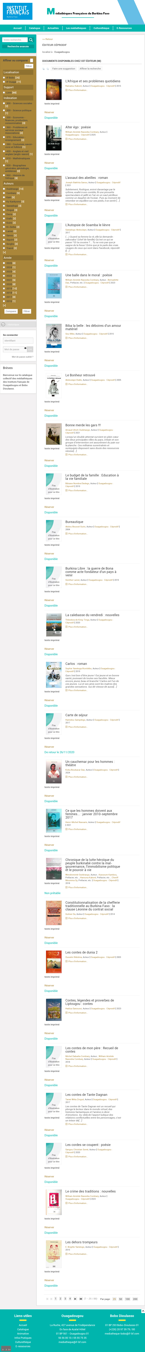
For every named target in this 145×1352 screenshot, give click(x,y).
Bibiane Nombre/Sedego (77, 483)
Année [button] (7, 257)
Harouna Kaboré (88, 877)
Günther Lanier (72, 580)
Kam (9, 197)
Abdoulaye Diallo (73, 380)
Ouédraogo (12, 188)
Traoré (10, 248)
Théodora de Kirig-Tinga (77, 620)
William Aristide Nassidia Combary (82, 132)
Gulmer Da (70, 914)
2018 (9, 292)
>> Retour (47, 39)
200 (135, 1299)
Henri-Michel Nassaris (76, 822)
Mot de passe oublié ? (22, 357)
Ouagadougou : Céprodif (103, 86)
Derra (9, 214)
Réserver (49, 112)
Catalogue (34, 28)
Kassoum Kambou (108, 874)
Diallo (9, 218)
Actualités (53, 28)
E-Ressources (124, 28)
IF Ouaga (11, 81)
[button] (4, 252)
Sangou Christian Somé (76, 1149)
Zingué (10, 210)
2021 (9, 280)
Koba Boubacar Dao (75, 770)
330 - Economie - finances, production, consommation (16, 120)
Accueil (17, 28)
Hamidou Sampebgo (75, 720)
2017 (9, 297)
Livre (9, 92)
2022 (9, 275)
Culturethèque (101, 28)
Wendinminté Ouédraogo (77, 874)
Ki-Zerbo (11, 227)
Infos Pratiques (22, 1337)
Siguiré (10, 239)
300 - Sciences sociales (19, 103)
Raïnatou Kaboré (73, 86)
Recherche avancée (18, 46)
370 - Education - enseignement (15, 138)
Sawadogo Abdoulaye (76, 230)
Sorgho (10, 244)
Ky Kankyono (13, 201)
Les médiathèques (76, 28)
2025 (9, 263)
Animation (23, 1333)
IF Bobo (10, 77)
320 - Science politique (18, 110)
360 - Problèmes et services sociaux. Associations (16, 130)
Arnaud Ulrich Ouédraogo (77, 430)
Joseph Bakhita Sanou (76, 182)
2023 (9, 271)
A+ (9, 1349)
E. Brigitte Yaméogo (74, 1247)
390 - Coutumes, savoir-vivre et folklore (19, 145)
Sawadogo (12, 205)
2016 (9, 301)
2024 (9, 267)
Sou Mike (69, 334)
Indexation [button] (10, 98)
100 (127, 1299)
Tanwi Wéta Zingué (74, 1099)
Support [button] (9, 87)
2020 (9, 284)
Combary (11, 193)
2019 (9, 288)
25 (114, 1299)
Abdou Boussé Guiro (75, 526)
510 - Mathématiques (18, 158)
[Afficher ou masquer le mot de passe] (25, 348)
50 (120, 1299)
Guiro (9, 222)
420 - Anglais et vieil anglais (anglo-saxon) (17, 153)
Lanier (10, 231)
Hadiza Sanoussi (73, 1008)
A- (3, 1349)
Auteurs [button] (8, 183)
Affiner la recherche (90, 68)
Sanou (10, 235)
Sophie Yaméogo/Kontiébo (78, 668)
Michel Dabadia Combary (77, 1056)
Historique (13, 324)
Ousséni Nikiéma (73, 957)
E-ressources (23, 1346)
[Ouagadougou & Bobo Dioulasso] (17, 11)
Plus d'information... (78, 90)
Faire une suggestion (63, 68)
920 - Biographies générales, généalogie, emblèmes (17, 168)
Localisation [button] (11, 72)
